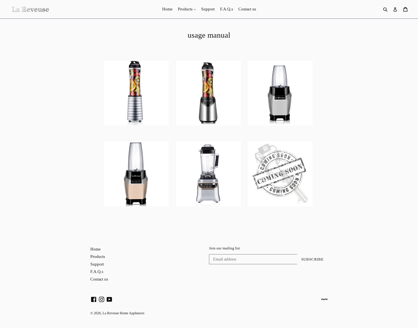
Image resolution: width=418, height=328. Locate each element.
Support (208, 9)
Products (186, 9)
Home (167, 9)
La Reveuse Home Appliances (123, 313)
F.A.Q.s (226, 9)
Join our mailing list (224, 248)
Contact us (247, 9)
